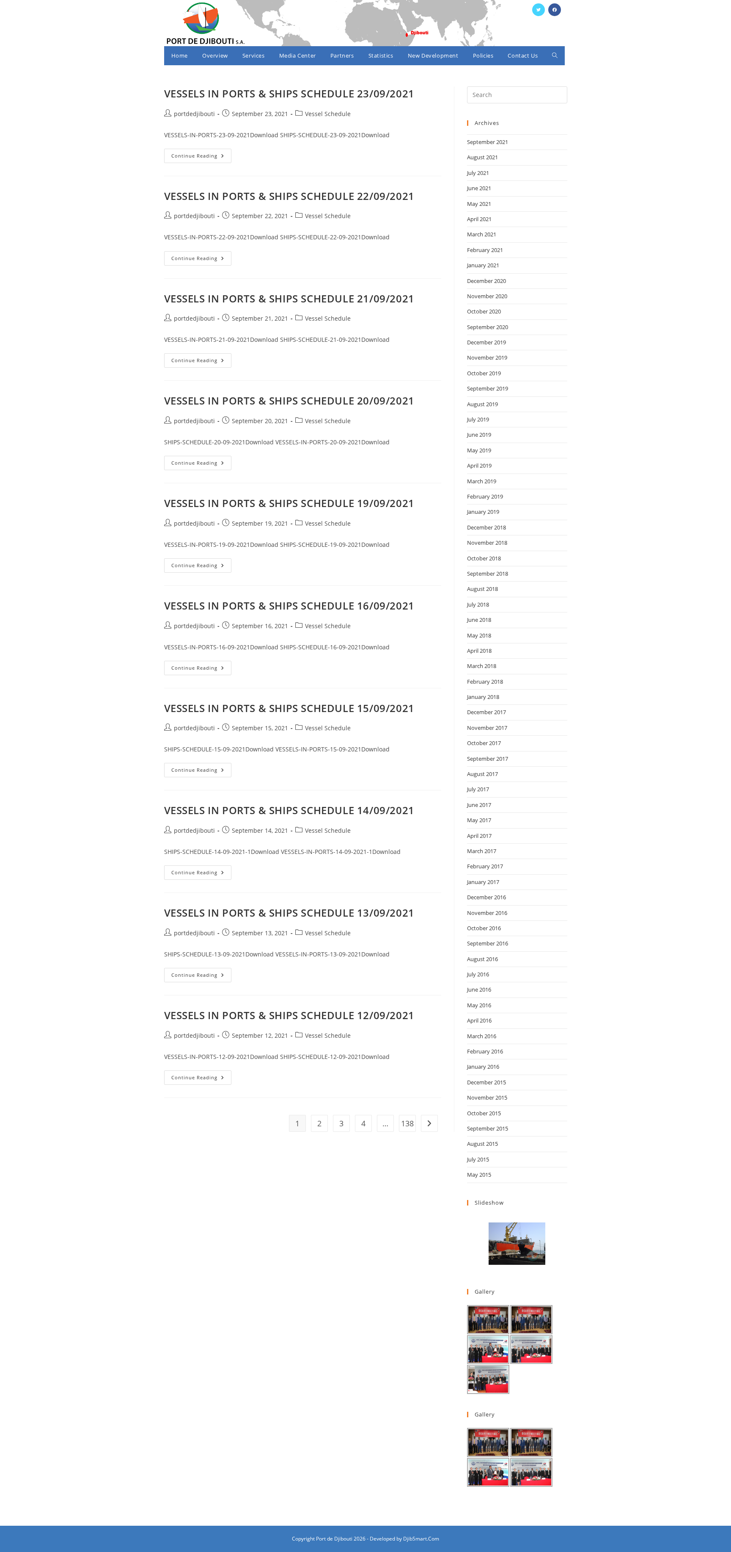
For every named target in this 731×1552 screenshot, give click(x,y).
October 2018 (484, 558)
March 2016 (481, 1036)
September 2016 (487, 943)
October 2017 (484, 743)
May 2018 (479, 635)
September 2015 (487, 1128)
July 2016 (478, 974)
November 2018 (487, 542)
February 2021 (485, 250)
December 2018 (486, 527)
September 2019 (487, 388)
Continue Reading (201, 157)
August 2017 (482, 774)
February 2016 (485, 1051)
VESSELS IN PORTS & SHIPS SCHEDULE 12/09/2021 (289, 1015)
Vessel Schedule (328, 114)
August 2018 (482, 589)
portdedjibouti (194, 114)
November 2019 (487, 357)
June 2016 (479, 989)
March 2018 (481, 666)
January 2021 (483, 265)
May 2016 (479, 1005)
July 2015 (478, 1159)
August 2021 (482, 157)
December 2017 (486, 712)
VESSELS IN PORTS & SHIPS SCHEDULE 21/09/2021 (289, 298)
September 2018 (487, 573)
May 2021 (479, 204)
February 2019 (485, 496)
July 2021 (478, 173)
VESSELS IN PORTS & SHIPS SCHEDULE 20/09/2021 (289, 400)
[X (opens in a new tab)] (538, 9)
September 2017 (487, 758)
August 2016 (482, 959)
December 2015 (486, 1082)
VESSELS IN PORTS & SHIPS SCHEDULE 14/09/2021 (289, 810)
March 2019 (481, 481)
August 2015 (482, 1143)
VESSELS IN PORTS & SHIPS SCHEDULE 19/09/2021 (289, 503)
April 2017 (479, 836)
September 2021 (487, 142)
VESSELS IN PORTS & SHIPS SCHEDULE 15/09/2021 (289, 708)
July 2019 (478, 419)
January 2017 (483, 882)
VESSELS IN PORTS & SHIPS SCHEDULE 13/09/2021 (289, 913)
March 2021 (481, 234)
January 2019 (483, 511)
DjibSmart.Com (421, 1538)
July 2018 (478, 604)
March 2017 (481, 851)
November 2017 (487, 728)
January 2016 (483, 1066)
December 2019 (486, 342)
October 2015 (484, 1113)
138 (407, 1123)
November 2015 (487, 1097)
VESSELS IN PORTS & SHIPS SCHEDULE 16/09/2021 (289, 605)
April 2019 (479, 465)
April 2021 (479, 219)
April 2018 (479, 650)
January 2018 (483, 697)
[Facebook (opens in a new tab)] (554, 9)
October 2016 (484, 928)
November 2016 (487, 913)
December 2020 (486, 281)
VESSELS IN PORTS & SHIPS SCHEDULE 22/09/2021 (289, 196)
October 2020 (484, 311)
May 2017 (479, 820)
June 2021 (479, 188)
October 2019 (484, 373)
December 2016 (486, 897)
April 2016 (479, 1020)
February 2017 (485, 866)
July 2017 (478, 789)
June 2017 (479, 805)
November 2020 (487, 296)
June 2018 (479, 620)
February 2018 (485, 681)
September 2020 (487, 327)
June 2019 (479, 434)
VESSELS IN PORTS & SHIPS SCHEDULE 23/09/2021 (289, 93)
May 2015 (479, 1174)
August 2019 (482, 404)
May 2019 (479, 450)
